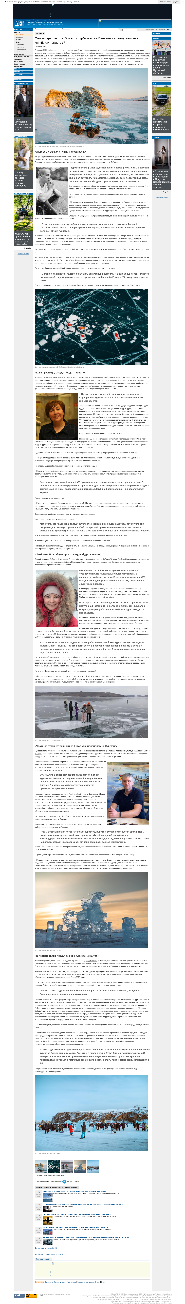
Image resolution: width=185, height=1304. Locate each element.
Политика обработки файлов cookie (160, 1303)
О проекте (18, 75)
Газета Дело (18, 66)
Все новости (66, 29)
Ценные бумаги (21, 49)
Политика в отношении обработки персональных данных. (130, 1303)
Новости (50, 29)
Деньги (18, 42)
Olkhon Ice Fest (48, 756)
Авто (155, 83)
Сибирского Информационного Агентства (114, 1297)
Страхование (20, 44)
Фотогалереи (18, 61)
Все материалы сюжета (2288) (46, 1248)
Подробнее (28, 248)
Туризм (156, 138)
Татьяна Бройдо (117, 559)
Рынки (17, 69)
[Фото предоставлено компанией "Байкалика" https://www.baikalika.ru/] (92, 143)
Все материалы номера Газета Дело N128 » (51, 1255)
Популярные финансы (22, 56)
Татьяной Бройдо (56, 740)
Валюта (18, 39)
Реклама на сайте (23, 253)
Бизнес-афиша (19, 64)
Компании (18, 72)
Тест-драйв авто (21, 194)
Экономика (19, 37)
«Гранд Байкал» (90, 960)
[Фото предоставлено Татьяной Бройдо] (92, 738)
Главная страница (41, 29)
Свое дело (18, 59)
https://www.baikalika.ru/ (75, 146)
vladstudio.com (167, 1294)
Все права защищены (131, 1294)
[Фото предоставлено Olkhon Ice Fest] (92, 947)
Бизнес (18, 52)
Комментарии (19, 54)
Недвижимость (20, 47)
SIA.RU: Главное (73, 1181)
